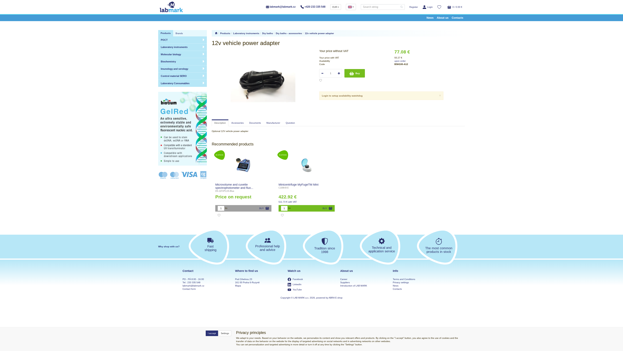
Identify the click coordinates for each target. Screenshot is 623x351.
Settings (225, 333)
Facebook (298, 279)
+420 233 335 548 (314, 6)
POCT (164, 40)
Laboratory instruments (174, 47)
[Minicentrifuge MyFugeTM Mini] (306, 165)
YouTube (297, 289)
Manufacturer (273, 123)
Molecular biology (171, 54)
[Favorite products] (439, 7)
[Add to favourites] (320, 80)
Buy (357, 73)
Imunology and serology (174, 68)
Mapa (238, 285)
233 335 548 (193, 282)
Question (290, 123)
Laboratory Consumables (175, 83)
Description (220, 123)
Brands (179, 33)
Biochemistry (168, 61)
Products (166, 33)
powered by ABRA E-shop (329, 297)
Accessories (237, 123)
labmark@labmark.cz (282, 6)
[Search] (401, 7)
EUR (334, 7)
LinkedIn (297, 284)
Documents (255, 123)
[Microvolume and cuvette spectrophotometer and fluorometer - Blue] (243, 165)
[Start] (216, 33)
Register (413, 7)
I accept (212, 333)
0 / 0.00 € (457, 7)
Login (430, 7)
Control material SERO (174, 76)
